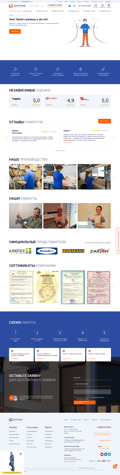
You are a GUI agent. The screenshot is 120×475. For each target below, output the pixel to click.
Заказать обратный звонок (102, 434)
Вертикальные (13, 437)
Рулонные (12, 431)
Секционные (49, 431)
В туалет (29, 434)
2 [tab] (56, 150)
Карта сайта (67, 461)
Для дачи (29, 444)
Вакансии (73, 461)
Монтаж (80, 339)
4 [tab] (58, 150)
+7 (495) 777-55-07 (55, 5)
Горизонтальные (14, 434)
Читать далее (67, 142)
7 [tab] (61, 150)
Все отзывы (104, 121)
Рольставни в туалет (89, 11)
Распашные (48, 437)
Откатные (48, 434)
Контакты (108, 1)
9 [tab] (63, 150)
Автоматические (14, 444)
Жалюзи (13, 427)
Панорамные (49, 441)
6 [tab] (60, 150)
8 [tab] (62, 150)
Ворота (48, 427)
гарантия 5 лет (104, 340)
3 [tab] (57, 150)
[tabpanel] (34, 137)
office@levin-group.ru (105, 440)
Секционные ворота (105, 11)
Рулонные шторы (27, 11)
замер (40, 339)
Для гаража (30, 441)
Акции (72, 1)
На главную (15, 31)
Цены (66, 1)
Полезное (94, 1)
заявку (16, 340)
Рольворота (48, 447)
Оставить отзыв (75, 419)
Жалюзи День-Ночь (42, 11)
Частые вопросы (105, 419)
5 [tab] (59, 150)
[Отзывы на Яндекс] (104, 447)
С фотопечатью (32, 447)
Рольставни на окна (73, 11)
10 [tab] (64, 150)
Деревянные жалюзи (58, 11)
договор (64, 339)
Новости (86, 419)
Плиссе (11, 441)
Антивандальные (32, 431)
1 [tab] (55, 150)
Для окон (29, 437)
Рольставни (32, 427)
